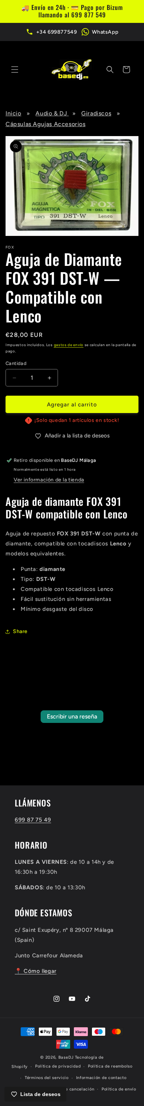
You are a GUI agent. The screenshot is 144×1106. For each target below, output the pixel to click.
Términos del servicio (47, 1077)
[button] (15, 69)
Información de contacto (101, 1077)
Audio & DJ (52, 113)
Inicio (13, 113)
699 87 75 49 (33, 819)
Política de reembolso (110, 1066)
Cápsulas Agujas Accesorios (46, 124)
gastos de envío (69, 344)
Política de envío (119, 1089)
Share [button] (20, 631)
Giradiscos (96, 113)
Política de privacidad (57, 1066)
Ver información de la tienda (49, 480)
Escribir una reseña (72, 716)
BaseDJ (66, 1057)
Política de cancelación (70, 1089)
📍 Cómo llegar (35, 971)
